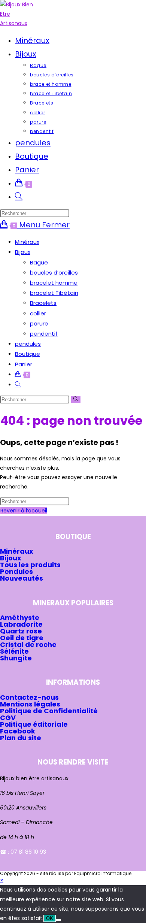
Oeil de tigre (21, 637)
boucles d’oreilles (54, 272)
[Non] (58, 920)
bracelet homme (53, 283)
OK (49, 918)
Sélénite (14, 651)
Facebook (17, 731)
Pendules (16, 571)
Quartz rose (21, 631)
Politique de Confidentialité (49, 710)
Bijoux (22, 252)
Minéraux (27, 242)
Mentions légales (30, 704)
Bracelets (43, 303)
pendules (28, 344)
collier (38, 313)
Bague (39, 262)
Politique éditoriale (34, 724)
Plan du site (20, 737)
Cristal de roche (28, 644)
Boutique (27, 354)
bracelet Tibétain (54, 293)
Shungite (16, 658)
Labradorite (21, 624)
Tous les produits (30, 564)
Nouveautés (21, 578)
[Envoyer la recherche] (76, 399)
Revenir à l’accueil (23, 510)
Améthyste (19, 617)
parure (39, 323)
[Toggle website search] (18, 196)
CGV (8, 717)
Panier (23, 364)
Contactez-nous (29, 697)
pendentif (44, 334)
